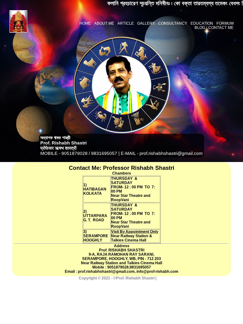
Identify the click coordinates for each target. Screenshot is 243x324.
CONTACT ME (221, 28)
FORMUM (225, 23)
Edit (160, 278)
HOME (85, 23)
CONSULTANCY (172, 23)
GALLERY (146, 23)
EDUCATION (202, 23)
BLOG (200, 28)
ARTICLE (125, 23)
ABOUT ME (104, 23)
